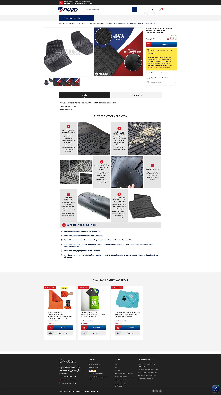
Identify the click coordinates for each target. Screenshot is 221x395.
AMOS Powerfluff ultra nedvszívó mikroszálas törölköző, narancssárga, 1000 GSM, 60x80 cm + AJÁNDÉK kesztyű (59, 316)
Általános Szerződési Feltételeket (159, 67)
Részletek (63, 333)
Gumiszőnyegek (70, 23)
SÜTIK (117, 367)
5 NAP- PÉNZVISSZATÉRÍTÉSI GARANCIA (147, 365)
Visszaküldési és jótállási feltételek (98, 378)
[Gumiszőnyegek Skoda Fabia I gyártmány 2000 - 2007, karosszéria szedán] (48, 82)
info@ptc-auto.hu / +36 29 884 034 (78, 3)
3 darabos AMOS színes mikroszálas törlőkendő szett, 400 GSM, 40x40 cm (93, 314)
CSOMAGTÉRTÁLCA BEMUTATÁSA (148, 369)
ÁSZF (116, 364)
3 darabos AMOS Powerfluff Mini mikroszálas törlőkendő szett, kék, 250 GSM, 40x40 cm (127, 314)
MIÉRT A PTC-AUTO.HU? (145, 379)
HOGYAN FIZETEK (94, 367)
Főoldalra (61, 23)
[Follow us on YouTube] (160, 390)
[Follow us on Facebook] (153, 390)
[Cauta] (134, 9)
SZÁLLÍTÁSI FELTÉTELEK (96, 374)
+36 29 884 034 (71, 376)
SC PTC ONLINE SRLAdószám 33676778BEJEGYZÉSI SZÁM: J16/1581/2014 (121, 383)
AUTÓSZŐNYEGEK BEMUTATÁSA (147, 372)
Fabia (83, 23)
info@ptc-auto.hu (71, 380)
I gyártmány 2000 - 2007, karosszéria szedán (99, 23)
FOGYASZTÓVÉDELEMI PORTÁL (124, 377)
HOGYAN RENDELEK (94, 364)
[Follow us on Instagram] (156, 390)
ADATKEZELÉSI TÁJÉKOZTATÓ (124, 374)
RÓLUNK (117, 370)
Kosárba (63, 328)
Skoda (78, 23)
